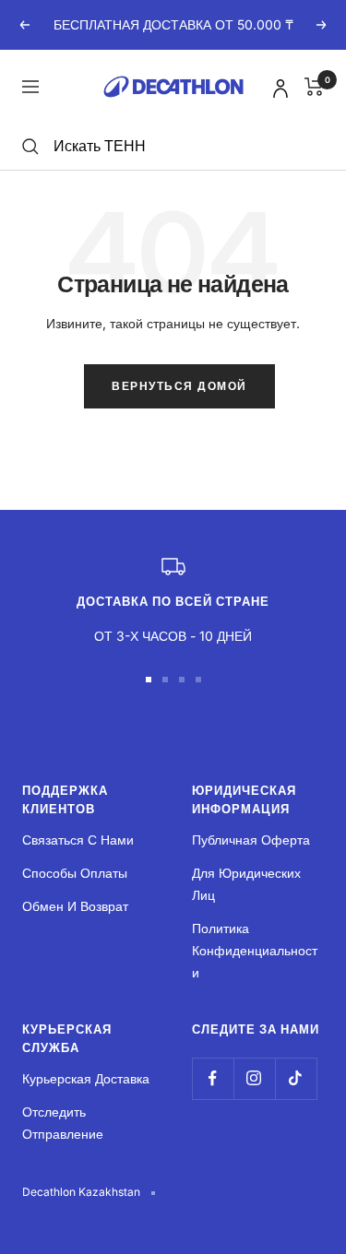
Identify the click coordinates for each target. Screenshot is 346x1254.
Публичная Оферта (251, 839)
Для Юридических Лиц (246, 884)
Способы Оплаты (74, 873)
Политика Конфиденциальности (254, 950)
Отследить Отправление (62, 1123)
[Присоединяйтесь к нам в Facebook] (212, 1078)
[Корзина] (314, 86)
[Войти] (277, 85)
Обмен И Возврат (75, 906)
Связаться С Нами (78, 839)
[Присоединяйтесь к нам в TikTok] (295, 1078)
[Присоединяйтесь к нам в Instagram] (254, 1078)
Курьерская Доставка (85, 1078)
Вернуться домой (179, 386)
